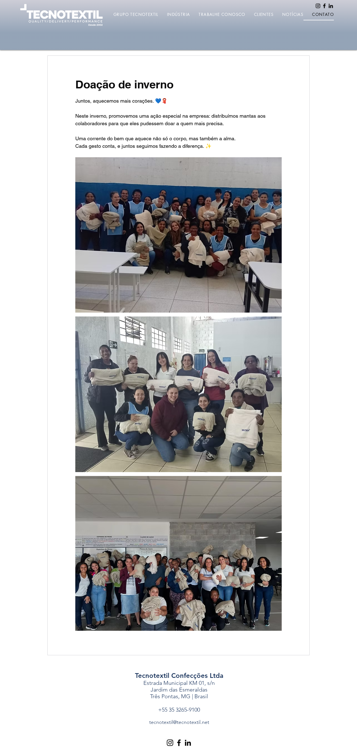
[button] (131, 14)
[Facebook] (324, 6)
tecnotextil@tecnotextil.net (179, 722)
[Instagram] (318, 6)
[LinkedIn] (331, 6)
